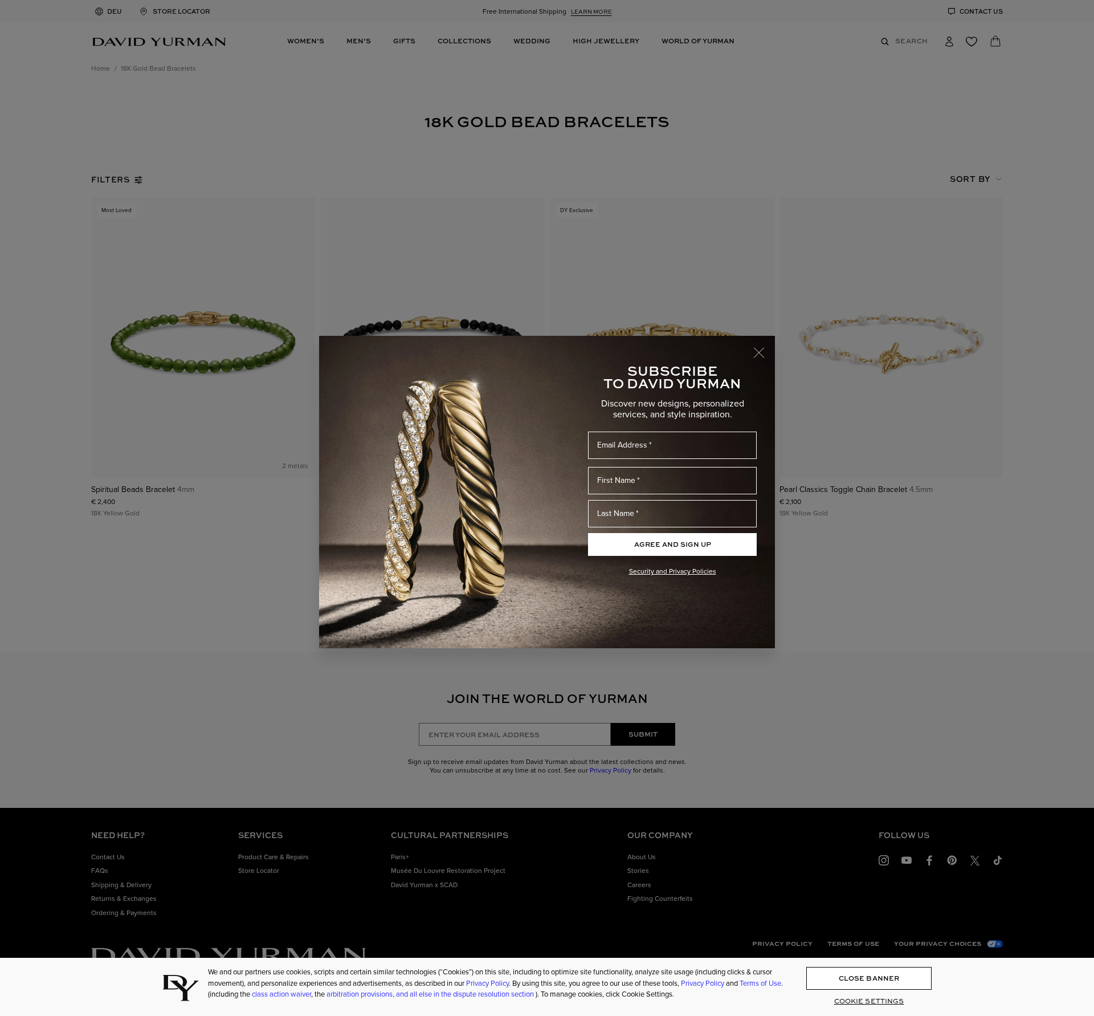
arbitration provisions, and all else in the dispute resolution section (431, 994)
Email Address (622, 445)
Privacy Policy (487, 983)
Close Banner (869, 978)
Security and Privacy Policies (672, 571)
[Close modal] (764, 347)
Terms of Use (760, 983)
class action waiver (281, 994)
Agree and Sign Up (672, 544)
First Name (616, 480)
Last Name (615, 513)
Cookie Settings (869, 1001)
